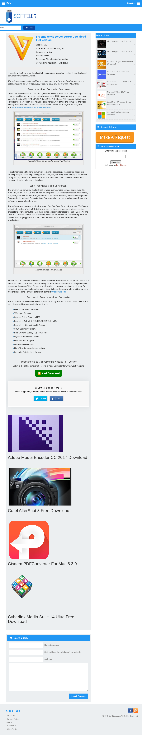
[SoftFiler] (21, 16)
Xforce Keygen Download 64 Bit (120, 51)
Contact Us (11, 725)
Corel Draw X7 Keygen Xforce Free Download (119, 103)
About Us (11, 715)
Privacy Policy (13, 719)
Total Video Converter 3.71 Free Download (31, 107)
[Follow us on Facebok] (130, 710)
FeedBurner (121, 165)
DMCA (9, 722)
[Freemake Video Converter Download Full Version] (48, 135)
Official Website (58, 291)
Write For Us (12, 729)
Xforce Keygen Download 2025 (119, 41)
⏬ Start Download (48, 373)
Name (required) (52, 645)
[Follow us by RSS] (135, 710)
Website (48, 659)
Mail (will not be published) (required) (62, 652)
